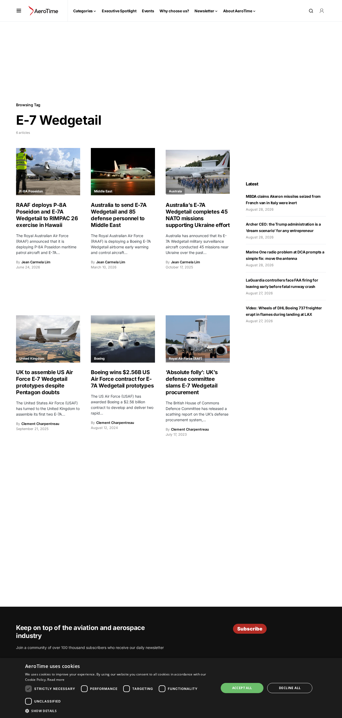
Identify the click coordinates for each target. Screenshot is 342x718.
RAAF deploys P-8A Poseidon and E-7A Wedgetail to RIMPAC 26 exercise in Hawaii (47, 215)
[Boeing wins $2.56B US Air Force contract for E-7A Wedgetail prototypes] (123, 339)
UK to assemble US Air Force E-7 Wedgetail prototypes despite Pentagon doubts (44, 382)
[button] (19, 10)
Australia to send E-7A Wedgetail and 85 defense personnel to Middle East (119, 215)
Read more (55, 679)
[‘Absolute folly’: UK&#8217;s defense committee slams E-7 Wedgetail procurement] (198, 339)
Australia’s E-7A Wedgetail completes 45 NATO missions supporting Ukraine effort (198, 215)
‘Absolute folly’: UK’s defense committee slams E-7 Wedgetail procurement (192, 382)
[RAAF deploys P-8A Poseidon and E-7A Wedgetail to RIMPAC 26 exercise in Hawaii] (48, 171)
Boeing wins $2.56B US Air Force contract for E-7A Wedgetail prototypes (122, 379)
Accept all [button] (242, 688)
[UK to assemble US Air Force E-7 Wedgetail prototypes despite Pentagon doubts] (48, 339)
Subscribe (249, 629)
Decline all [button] (290, 688)
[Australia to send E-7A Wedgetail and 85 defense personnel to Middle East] (123, 171)
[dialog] (171, 688)
